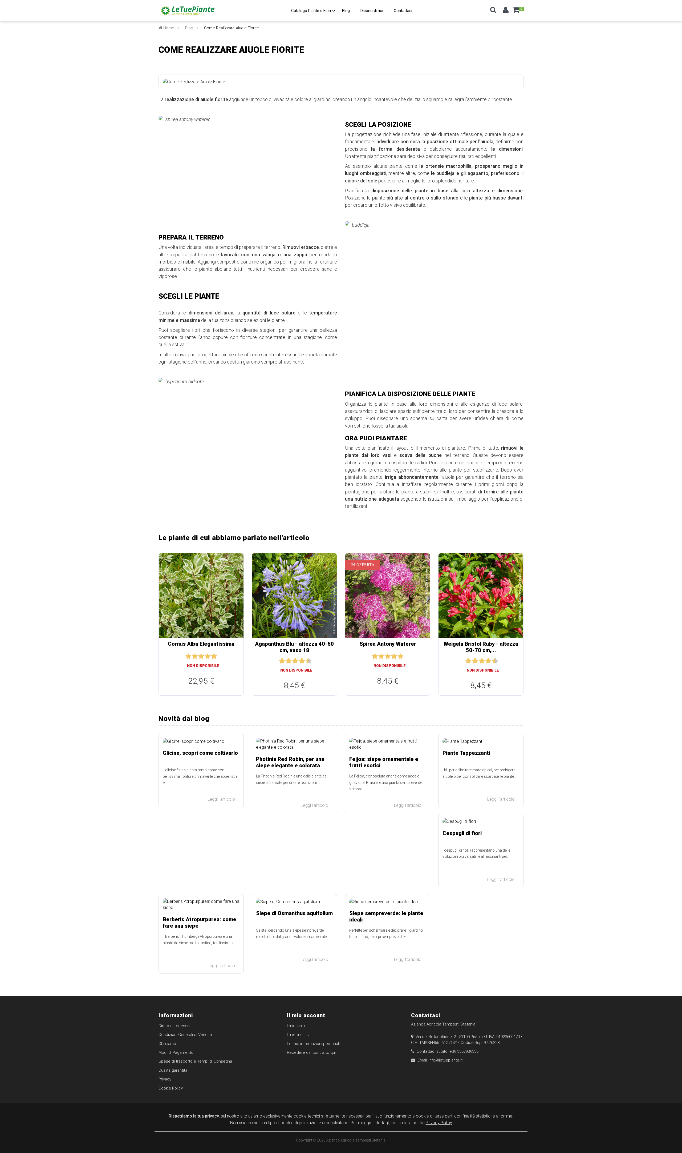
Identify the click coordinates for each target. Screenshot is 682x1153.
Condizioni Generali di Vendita (185, 1034)
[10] (309, 661)
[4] (207, 656)
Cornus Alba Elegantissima (201, 644)
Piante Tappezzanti (466, 753)
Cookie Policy (171, 1088)
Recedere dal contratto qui (311, 1052)
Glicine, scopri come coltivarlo (200, 753)
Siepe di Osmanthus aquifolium (294, 913)
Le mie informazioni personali (313, 1043)
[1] (188, 656)
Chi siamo (167, 1043)
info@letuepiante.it (445, 1060)
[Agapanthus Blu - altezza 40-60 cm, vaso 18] (294, 595)
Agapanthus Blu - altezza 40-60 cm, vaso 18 (294, 647)
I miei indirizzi (299, 1034)
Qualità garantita (173, 1070)
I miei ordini (297, 1025)
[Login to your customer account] (506, 11)
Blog (189, 28)
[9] (305, 661)
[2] (194, 656)
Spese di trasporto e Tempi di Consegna (195, 1061)
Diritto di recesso (174, 1025)
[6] (295, 661)
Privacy (165, 1079)
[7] (298, 661)
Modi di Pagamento (176, 1052)
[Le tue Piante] (187, 10)
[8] (302, 661)
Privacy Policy (439, 1122)
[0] (516, 12)
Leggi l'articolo (222, 799)
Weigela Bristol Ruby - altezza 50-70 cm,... (481, 647)
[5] (214, 656)
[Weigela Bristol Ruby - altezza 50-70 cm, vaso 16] (481, 595)
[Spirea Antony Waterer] (387, 595)
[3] (201, 656)
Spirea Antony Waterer (387, 644)
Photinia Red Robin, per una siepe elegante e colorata (290, 762)
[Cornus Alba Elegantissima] (201, 595)
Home (168, 28)
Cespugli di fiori (462, 833)
